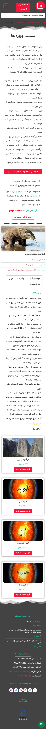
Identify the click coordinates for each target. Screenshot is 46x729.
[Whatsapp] (35, 690)
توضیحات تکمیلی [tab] (17, 278)
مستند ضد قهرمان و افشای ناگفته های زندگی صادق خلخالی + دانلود (25, 631)
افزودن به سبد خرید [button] (23, 469)
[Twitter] (16, 690)
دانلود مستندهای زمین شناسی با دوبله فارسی (22, 270)
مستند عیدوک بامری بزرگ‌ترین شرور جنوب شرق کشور (24, 641)
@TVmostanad (25, 676)
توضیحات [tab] (35, 278)
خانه (43, 22)
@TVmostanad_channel (20, 671)
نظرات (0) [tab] (35, 284)
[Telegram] (30, 690)
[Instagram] (25, 690)
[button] (5, 5)
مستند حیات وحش (32, 22)
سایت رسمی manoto (33, 621)
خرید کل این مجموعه (23, 217)
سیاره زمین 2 (18, 22)
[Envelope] (11, 690)
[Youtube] (21, 690)
